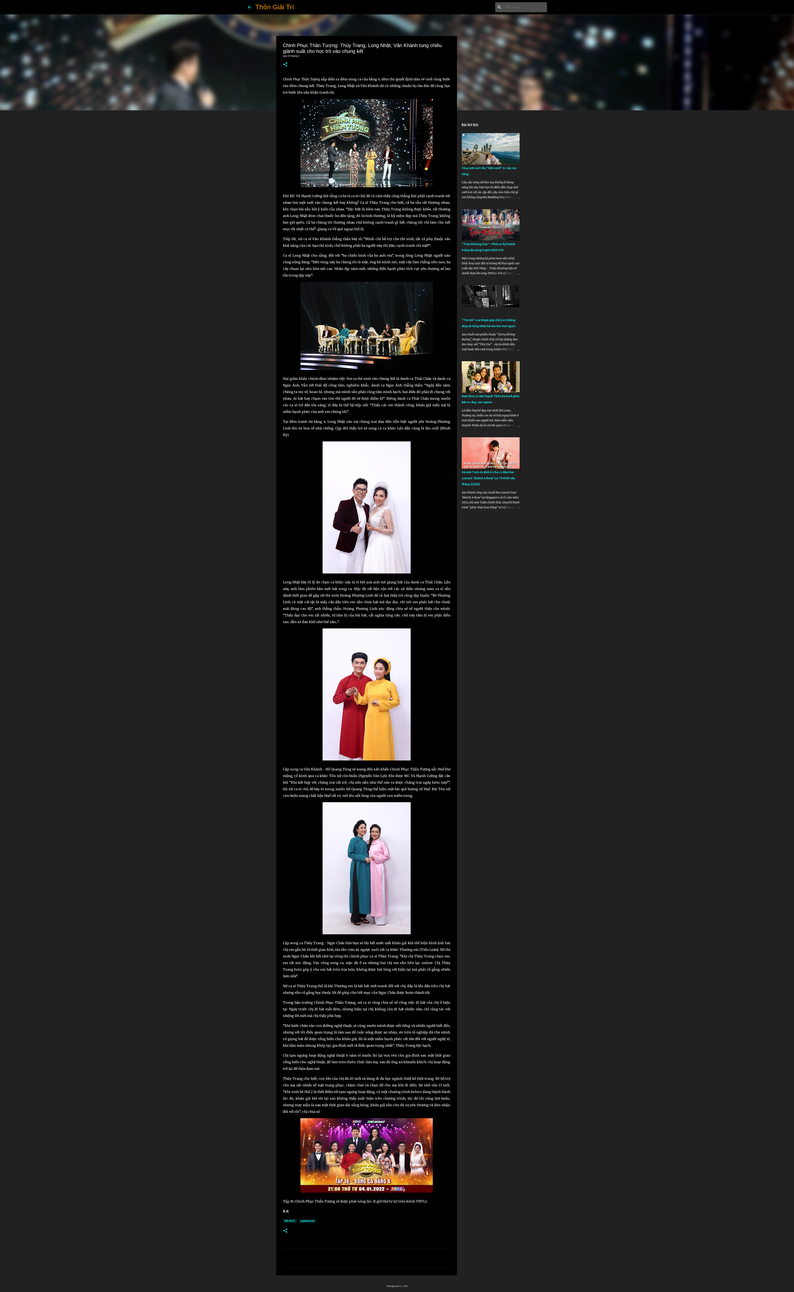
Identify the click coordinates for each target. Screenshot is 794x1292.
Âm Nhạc (290, 1220)
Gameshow (307, 1221)
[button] (285, 65)
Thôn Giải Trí (274, 7)
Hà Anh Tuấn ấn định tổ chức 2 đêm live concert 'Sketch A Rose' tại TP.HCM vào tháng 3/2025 (488, 478)
